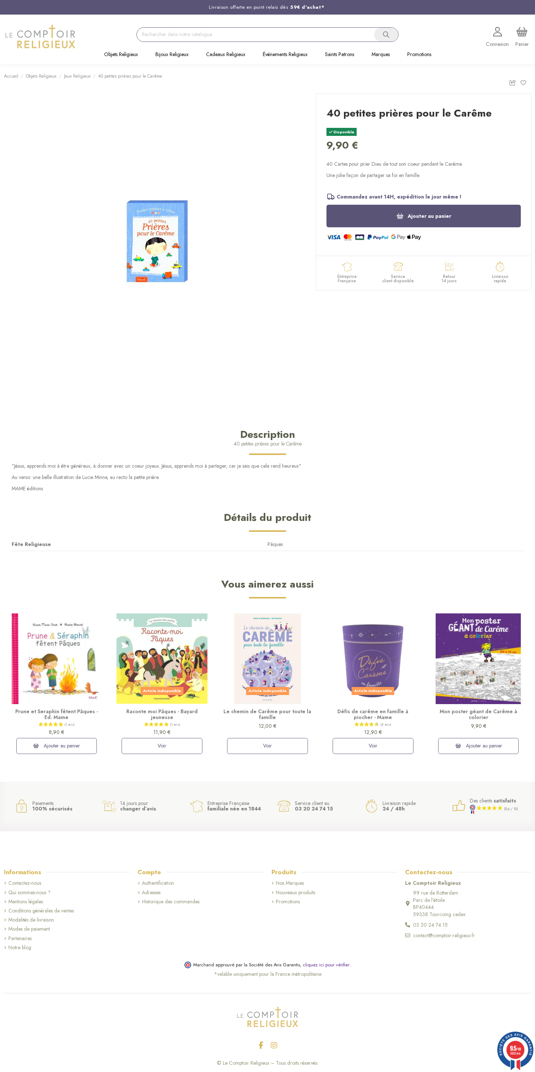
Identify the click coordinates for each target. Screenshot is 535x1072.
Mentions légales (25, 901)
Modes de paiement (29, 929)
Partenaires (20, 938)
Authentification (158, 883)
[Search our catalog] (386, 35)
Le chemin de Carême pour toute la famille (267, 714)
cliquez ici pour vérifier (326, 965)
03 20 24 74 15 (430, 924)
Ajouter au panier (429, 216)
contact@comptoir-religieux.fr (444, 935)
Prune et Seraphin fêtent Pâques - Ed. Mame (56, 714)
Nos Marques (290, 883)
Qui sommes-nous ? (29, 892)
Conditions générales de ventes (41, 910)
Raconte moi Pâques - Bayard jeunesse (162, 714)
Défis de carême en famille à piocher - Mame (372, 714)
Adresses (151, 892)
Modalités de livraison (31, 919)
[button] (121, 55)
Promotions (288, 901)
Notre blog (19, 947)
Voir (162, 745)
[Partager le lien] (514, 81)
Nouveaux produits (295, 892)
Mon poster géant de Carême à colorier (478, 714)
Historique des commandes (170, 901)
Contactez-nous (24, 883)
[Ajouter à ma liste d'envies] (525, 81)
